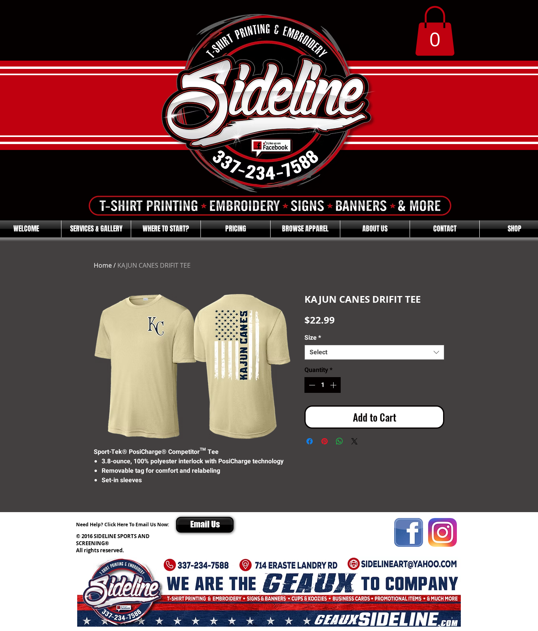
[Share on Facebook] (309, 441)
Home (103, 265)
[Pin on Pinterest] (324, 441)
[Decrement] (311, 384)
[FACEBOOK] (408, 532)
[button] (435, 31)
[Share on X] (354, 441)
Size (312, 338)
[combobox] (374, 352)
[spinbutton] (322, 384)
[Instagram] (442, 532)
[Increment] (333, 384)
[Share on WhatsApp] (339, 441)
